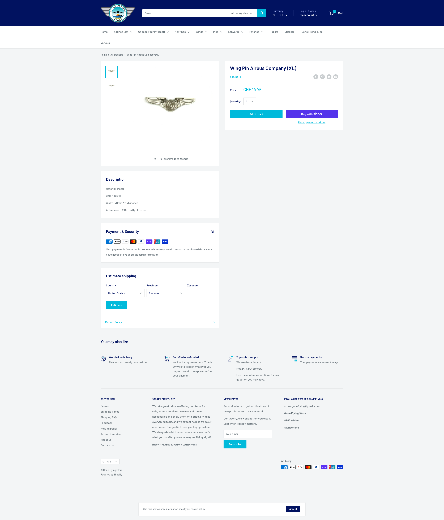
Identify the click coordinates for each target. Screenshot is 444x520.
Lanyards (234, 31)
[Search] (261, 13)
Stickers (289, 31)
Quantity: (235, 101)
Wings (199, 31)
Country (111, 285)
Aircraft (235, 76)
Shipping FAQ (109, 417)
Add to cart (256, 114)
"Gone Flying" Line (312, 31)
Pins (215, 31)
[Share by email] (335, 76)
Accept (293, 509)
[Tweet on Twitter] (329, 76)
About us (106, 439)
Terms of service (111, 434)
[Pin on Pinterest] (322, 76)
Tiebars (273, 31)
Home (104, 31)
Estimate (116, 305)
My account (307, 15)
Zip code (192, 285)
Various (105, 42)
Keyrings (180, 31)
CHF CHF (107, 461)
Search (105, 406)
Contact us (107, 445)
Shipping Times (110, 411)
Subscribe (235, 444)
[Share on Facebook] (315, 76)
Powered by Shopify (111, 474)
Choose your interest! (151, 31)
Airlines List (121, 31)
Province (152, 285)
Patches (254, 31)
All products (116, 54)
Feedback (106, 422)
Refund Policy (113, 322)
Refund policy (109, 428)
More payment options (311, 122)
